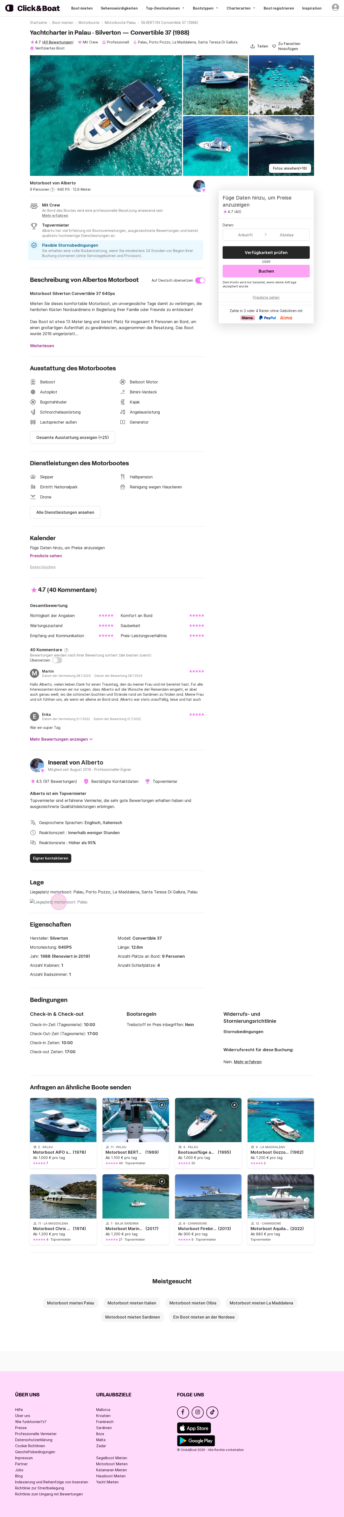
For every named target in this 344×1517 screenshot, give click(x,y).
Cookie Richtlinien (30, 1446)
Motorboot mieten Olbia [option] (192, 1302)
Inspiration (312, 8)
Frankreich (105, 1422)
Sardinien (104, 1428)
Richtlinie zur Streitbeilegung (39, 1488)
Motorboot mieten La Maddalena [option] (261, 1302)
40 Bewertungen (57, 42)
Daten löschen (43, 567)
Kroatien (103, 1415)
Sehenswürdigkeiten (119, 8)
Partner (21, 1464)
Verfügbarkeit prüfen (266, 252)
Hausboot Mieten (111, 1476)
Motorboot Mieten (112, 1464)
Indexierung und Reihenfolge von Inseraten (51, 1482)
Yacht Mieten (107, 1482)
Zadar (101, 1446)
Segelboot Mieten (111, 1458)
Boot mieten (82, 8)
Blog (19, 1476)
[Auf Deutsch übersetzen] (200, 280)
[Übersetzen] (57, 660)
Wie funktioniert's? (31, 1422)
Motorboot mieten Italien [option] (132, 1302)
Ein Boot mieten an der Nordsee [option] (204, 1317)
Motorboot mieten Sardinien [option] (132, 1317)
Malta (101, 1440)
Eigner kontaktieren (50, 858)
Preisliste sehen (46, 555)
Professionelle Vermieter (36, 1434)
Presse (21, 1428)
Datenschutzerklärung (33, 1440)
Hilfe (19, 1409)
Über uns (22, 1415)
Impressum (24, 1458)
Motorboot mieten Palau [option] (70, 1302)
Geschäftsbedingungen (35, 1452)
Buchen (266, 271)
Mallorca (103, 1409)
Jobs (19, 1470)
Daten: (228, 225)
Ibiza (100, 1434)
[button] (259, 46)
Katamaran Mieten (111, 1470)
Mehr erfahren (248, 1061)
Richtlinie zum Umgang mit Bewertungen (49, 1494)
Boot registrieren (279, 8)
